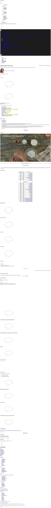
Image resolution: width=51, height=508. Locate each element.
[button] (4, 33)
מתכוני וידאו (32, 36)
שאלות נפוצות (1, 450)
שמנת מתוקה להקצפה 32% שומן (5, 109)
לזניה (2, 496)
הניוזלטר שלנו (2, 434)
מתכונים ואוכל (47, 65)
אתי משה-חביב (5, 70)
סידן (31, 193)
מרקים (2, 463)
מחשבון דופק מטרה (8, 46)
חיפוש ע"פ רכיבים (8, 42)
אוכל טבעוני (3, 462)
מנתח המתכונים (40, 36)
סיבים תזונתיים (30, 180)
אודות (1, 448)
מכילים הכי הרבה (4, 42)
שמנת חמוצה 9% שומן (4, 108)
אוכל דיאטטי (20, 36)
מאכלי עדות (15, 36)
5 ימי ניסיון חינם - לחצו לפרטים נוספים (6, 44)
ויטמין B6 (31, 188)
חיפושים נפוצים (1, 491)
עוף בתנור (3, 498)
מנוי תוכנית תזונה (2, 453)
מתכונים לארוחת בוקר (4, 495)
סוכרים (30, 175)
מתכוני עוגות (3, 460)
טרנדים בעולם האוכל (4, 471)
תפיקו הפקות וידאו (2, 502)
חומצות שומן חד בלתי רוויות (29, 200)
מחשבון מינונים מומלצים (11, 47)
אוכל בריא (18, 36)
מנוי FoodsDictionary (4, 22)
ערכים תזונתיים (12, 42)
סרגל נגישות (3, 62)
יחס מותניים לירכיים (4, 46)
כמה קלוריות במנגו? (4, 58)
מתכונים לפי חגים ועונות (8, 36)
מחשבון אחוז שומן (7, 47)
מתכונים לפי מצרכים (24, 36)
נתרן (31, 179)
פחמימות (31, 174)
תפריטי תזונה (15, 42)
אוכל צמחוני (3, 461)
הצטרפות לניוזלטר (4, 60)
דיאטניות (3, 482)
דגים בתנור (3, 500)
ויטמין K (31, 192)
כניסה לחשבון (4, 32)
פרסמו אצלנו (1, 449)
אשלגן (31, 197)
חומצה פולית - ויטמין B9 (29, 189)
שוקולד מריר (3, 115)
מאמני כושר (3, 485)
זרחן (31, 195)
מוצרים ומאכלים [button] (7, 41)
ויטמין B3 (31, 186)
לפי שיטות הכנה (3, 36)
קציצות (2, 59)
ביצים (2, 107)
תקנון (0, 451)
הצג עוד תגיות (2, 168)
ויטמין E (31, 191)
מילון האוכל (1, 473)
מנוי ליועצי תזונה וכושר (2, 447)
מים (31, 182)
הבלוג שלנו (1, 454)
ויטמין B (31, 184)
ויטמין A (31, 183)
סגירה (1, 506)
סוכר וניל (3, 110)
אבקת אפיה (3, 113)
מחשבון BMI (3, 47)
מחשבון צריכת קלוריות (17, 47)
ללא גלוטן (3, 465)
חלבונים (31, 173)
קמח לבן (3, 112)
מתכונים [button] (7, 33)
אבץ (31, 196)
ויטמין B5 (31, 187)
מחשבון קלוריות (18, 46)
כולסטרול (31, 178)
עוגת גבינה (3, 494)
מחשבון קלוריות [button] (7, 43)
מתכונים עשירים (29, 36)
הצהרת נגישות (5, 19)
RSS (0, 455)
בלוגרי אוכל (3, 483)
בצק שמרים (3, 499)
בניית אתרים (6, 502)
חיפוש (2, 57)
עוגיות (2, 464)
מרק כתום (3, 497)
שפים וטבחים (3, 484)
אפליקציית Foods (4, 37)
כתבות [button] (4, 50)
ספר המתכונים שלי (36, 36)
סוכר (2, 111)
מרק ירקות (3, 493)
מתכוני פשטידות (3, 459)
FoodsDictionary (2, 439)
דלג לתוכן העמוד (2, 0)
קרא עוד (2, 275)
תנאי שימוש (3, 451)
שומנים (31, 176)
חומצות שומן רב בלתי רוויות (29, 198)
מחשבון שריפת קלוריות (13, 46)
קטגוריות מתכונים (1, 457)
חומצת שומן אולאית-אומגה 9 (29, 201)
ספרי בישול (12, 36)
